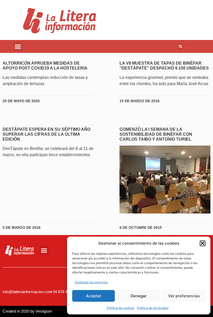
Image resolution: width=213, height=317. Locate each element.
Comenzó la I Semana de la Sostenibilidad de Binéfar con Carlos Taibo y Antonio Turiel (155, 134)
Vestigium (44, 311)
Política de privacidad (152, 308)
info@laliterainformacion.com (27, 292)
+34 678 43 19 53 (65, 292)
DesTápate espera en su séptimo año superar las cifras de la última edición (46, 134)
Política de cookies (120, 308)
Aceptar (93, 295)
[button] (202, 243)
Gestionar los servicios (91, 282)
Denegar (139, 295)
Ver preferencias (184, 295)
